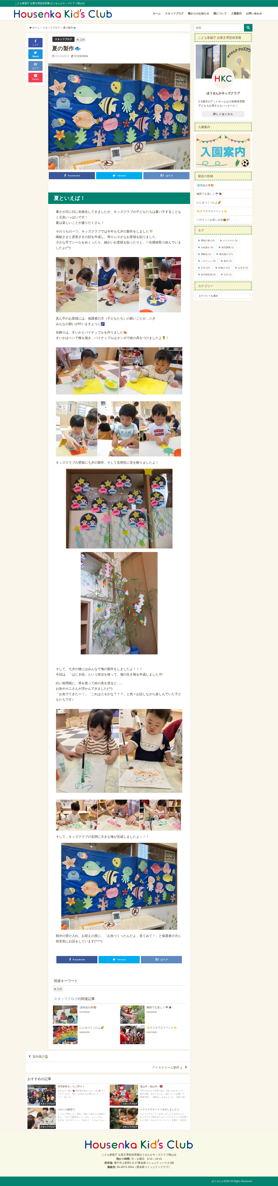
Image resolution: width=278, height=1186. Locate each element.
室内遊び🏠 (40, 1056)
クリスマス (230, 240)
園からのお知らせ (198, 13)
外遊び (224, 268)
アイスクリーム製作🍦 (167, 1067)
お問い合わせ (254, 13)
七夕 (228, 274)
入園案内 (236, 13)
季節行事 (208, 240)
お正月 (243, 268)
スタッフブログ (174, 13)
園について (220, 13)
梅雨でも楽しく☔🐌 (209, 193)
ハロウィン (208, 261)
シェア (35, 45)
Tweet (35, 56)
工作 (82, 40)
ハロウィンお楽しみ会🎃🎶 (213, 219)
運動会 (206, 254)
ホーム (157, 13)
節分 (228, 261)
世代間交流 (208, 274)
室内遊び (226, 254)
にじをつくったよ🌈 (208, 202)
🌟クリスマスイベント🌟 (211, 211)
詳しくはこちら (223, 114)
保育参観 (227, 247)
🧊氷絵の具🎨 (205, 185)
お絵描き (207, 247)
